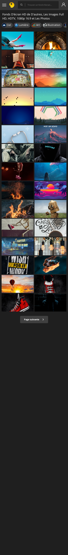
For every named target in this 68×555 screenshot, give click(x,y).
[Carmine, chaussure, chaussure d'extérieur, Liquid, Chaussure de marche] (18, 303)
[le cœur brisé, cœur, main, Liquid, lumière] (18, 171)
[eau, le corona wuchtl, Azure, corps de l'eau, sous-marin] (50, 171)
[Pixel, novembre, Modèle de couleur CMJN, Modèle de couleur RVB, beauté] (18, 97)
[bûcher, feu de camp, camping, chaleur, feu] (18, 190)
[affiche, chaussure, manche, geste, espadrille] (50, 284)
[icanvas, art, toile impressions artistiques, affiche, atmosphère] (18, 284)
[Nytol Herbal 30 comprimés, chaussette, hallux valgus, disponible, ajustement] (18, 40)
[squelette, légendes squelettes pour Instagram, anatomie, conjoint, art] (18, 228)
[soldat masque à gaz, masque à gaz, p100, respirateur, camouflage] (18, 153)
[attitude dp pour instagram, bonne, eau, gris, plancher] (50, 303)
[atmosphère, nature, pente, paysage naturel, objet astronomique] (50, 134)
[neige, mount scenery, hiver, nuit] (18, 115)
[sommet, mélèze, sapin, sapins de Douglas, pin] (50, 97)
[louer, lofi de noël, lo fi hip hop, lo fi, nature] (18, 246)
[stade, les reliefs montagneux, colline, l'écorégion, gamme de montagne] (50, 115)
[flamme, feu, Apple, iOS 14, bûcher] (18, 209)
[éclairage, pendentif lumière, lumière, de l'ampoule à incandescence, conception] (50, 246)
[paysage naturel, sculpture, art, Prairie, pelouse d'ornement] (50, 209)
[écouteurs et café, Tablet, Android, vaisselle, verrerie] (50, 228)
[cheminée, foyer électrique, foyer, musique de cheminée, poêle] (50, 40)
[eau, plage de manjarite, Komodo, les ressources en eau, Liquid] (50, 59)
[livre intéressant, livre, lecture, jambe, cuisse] (18, 59)
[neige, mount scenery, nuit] (50, 78)
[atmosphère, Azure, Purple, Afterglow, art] (50, 190)
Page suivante (32, 319)
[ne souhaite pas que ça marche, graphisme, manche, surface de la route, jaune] (18, 265)
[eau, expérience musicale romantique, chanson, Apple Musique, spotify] (50, 265)
